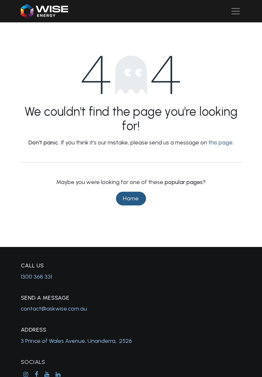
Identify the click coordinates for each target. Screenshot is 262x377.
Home (131, 198)
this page (220, 142)
